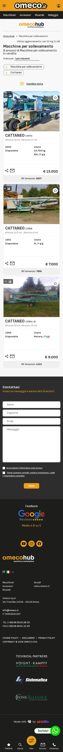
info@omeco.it (11, 610)
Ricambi (39, 15)
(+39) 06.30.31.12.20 (18, 626)
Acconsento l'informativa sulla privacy (24, 468)
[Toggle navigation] (5, 5)
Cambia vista (34, 84)
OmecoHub (9, 36)
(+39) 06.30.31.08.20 (19, 622)
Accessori (25, 15)
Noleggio (53, 15)
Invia (31, 486)
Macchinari (9, 15)
